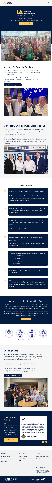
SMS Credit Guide (23, 456)
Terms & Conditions (40, 465)
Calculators (4, 458)
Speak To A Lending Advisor (42, 456)
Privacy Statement (40, 467)
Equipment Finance (5, 456)
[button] (48, 3)
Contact (38, 458)
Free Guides (4, 461)
